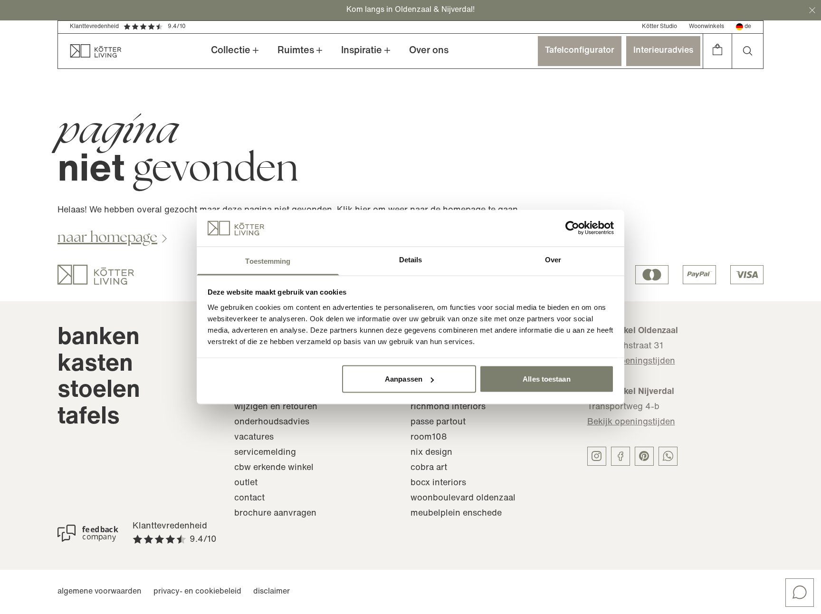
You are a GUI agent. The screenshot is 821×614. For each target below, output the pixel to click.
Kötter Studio (659, 26)
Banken (98, 338)
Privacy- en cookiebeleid (197, 591)
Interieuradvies (663, 51)
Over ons (429, 51)
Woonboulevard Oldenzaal (463, 498)
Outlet (246, 483)
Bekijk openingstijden (631, 361)
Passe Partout (438, 422)
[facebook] (620, 456)
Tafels (88, 417)
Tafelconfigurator (579, 51)
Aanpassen (403, 379)
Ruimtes (295, 51)
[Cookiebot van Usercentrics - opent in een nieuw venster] (572, 228)
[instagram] (596, 456)
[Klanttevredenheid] (87, 533)
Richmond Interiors (448, 407)
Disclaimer (271, 591)
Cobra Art (428, 468)
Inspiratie (361, 51)
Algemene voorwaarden (99, 591)
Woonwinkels (706, 26)
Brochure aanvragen (275, 513)
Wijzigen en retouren (275, 407)
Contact (249, 498)
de (748, 26)
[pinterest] (644, 456)
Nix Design (431, 453)
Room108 (428, 437)
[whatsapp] (668, 456)
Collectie (230, 51)
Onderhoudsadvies (271, 422)
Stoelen (98, 391)
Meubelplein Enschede (456, 513)
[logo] (95, 275)
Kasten (95, 365)
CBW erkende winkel (274, 468)
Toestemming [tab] (267, 261)
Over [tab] (553, 259)
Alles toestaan (546, 379)
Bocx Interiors (438, 483)
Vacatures (254, 437)
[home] (90, 51)
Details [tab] (410, 259)
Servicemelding (265, 453)
